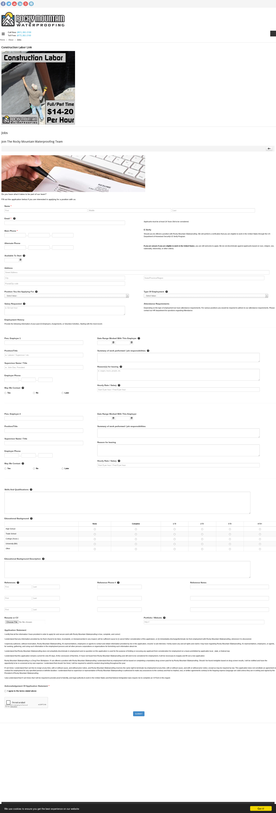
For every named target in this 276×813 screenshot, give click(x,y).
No (37, 393)
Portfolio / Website (153, 618)
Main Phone (11, 231)
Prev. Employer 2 (12, 414)
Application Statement (15, 630)
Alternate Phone (12, 243)
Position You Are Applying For (19, 291)
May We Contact (12, 388)
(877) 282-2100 (24, 35)
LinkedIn (20, 3)
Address (8, 268)
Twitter (8, 3)
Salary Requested (13, 304)
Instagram (31, 3)
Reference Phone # (106, 582)
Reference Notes (198, 582)
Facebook (3, 3)
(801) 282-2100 (24, 32)
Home (2, 40)
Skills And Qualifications (16, 489)
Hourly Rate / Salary (107, 385)
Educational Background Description (22, 559)
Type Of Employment (154, 291)
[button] (269, 148)
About (10, 40)
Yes (8, 393)
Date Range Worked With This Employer (117, 338)
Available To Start (13, 255)
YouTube (14, 3)
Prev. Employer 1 (12, 338)
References (10, 582)
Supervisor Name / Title (15, 363)
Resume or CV (11, 618)
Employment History (14, 320)
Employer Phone (12, 375)
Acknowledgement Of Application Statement (26, 686)
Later (67, 393)
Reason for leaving (106, 442)
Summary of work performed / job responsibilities (121, 351)
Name (7, 206)
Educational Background (16, 518)
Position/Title (11, 351)
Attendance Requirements (156, 304)
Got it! (261, 808)
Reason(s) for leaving (108, 367)
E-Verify (147, 230)
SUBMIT (139, 714)
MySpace (25, 3)
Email (7, 218)
